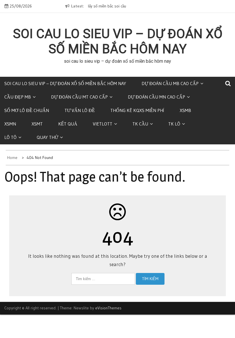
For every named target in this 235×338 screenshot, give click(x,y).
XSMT (37, 124)
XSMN (10, 124)
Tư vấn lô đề (79, 110)
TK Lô (174, 124)
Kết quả (67, 124)
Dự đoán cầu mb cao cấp (170, 83)
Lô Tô (10, 137)
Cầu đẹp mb (17, 97)
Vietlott (102, 124)
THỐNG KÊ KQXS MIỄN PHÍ (137, 110)
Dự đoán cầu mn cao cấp (156, 97)
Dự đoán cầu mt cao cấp (79, 97)
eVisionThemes (108, 308)
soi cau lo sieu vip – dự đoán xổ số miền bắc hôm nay (117, 41)
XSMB (185, 110)
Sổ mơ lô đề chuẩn (26, 110)
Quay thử (47, 137)
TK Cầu (140, 124)
